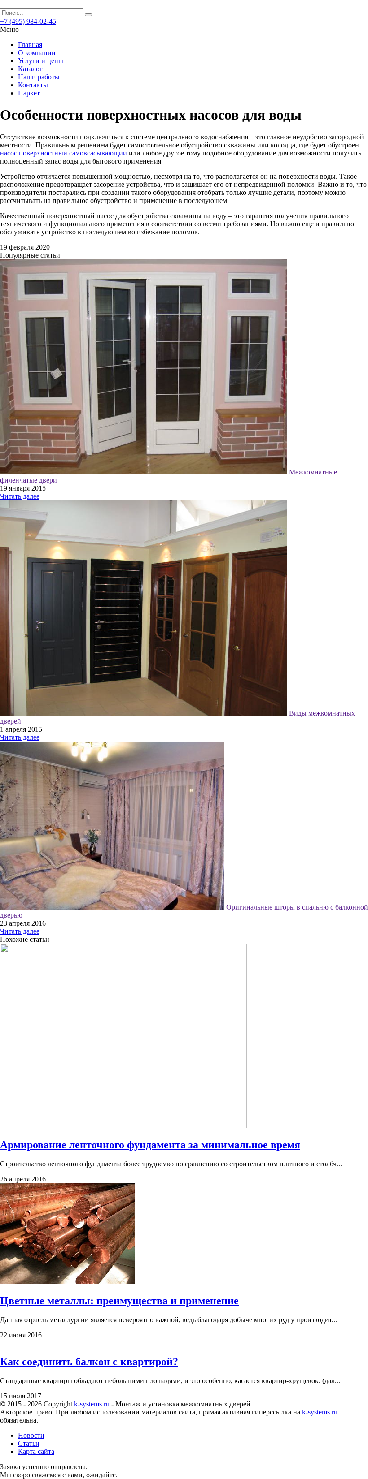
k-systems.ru (92, 1404)
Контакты (33, 85)
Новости (31, 1435)
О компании (37, 52)
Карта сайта (36, 1451)
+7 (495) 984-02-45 (28, 21)
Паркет (29, 93)
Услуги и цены (40, 61)
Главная (30, 44)
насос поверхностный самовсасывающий (63, 153)
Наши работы (39, 77)
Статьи (28, 1443)
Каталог (30, 69)
